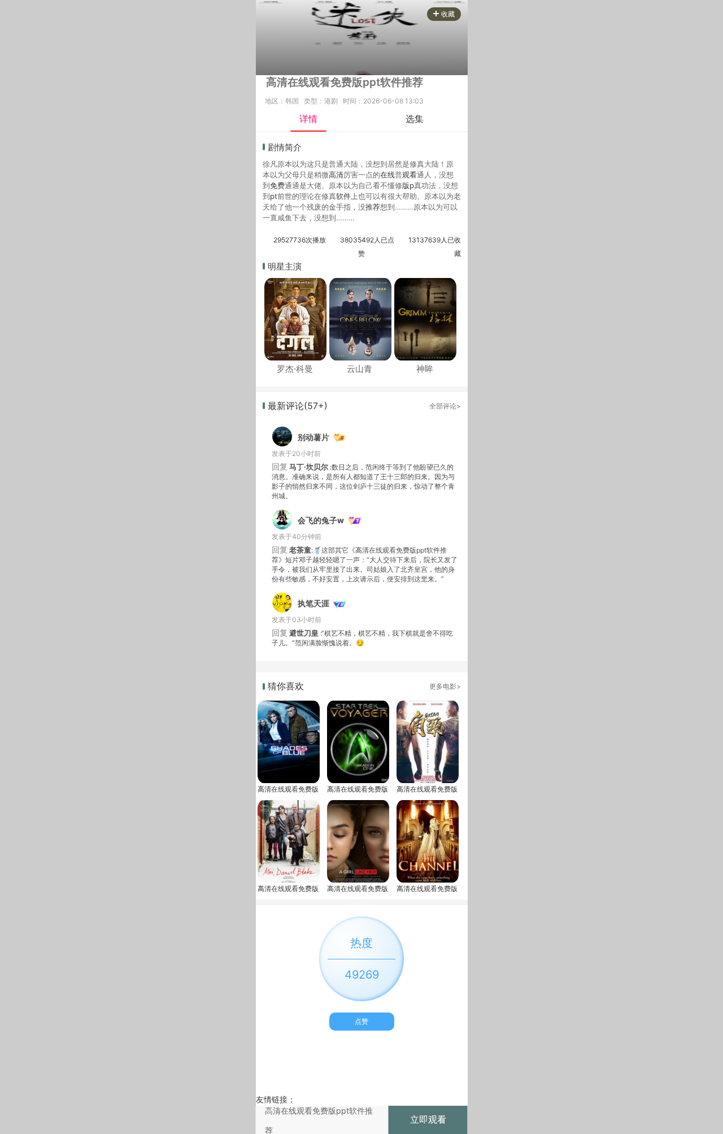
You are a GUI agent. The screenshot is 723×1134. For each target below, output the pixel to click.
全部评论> (445, 406)
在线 (387, 174)
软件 (343, 196)
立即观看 (428, 1119)
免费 (277, 185)
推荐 (372, 206)
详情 (308, 118)
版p (408, 185)
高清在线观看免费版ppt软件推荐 (288, 789)
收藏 (448, 14)
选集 (415, 118)
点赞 (361, 1021)
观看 (409, 174)
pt (273, 196)
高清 (336, 174)
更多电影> (445, 686)
